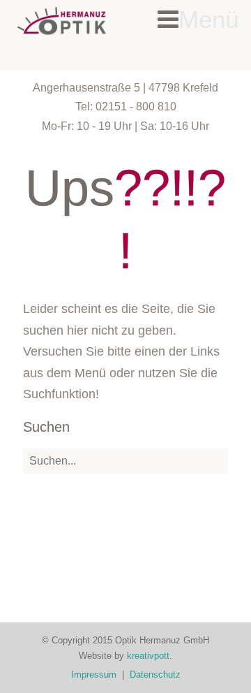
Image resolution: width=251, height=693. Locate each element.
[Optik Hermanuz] (62, 20)
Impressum (93, 674)
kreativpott (148, 655)
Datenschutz (155, 674)
